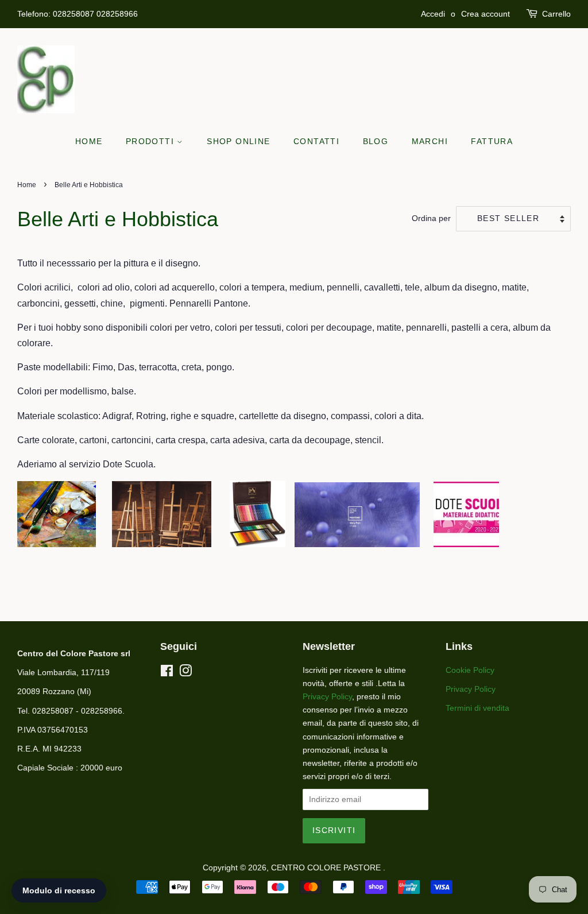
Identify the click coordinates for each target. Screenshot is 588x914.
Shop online (238, 141)
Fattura (492, 141)
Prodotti (151, 141)
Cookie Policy (470, 670)
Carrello (556, 13)
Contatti (316, 141)
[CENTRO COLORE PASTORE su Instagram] (185, 673)
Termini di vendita (477, 708)
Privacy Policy (327, 696)
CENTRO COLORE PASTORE (327, 867)
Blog (376, 141)
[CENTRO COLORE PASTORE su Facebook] (166, 673)
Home (89, 141)
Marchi (430, 141)
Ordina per (431, 218)
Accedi (433, 13)
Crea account (485, 13)
